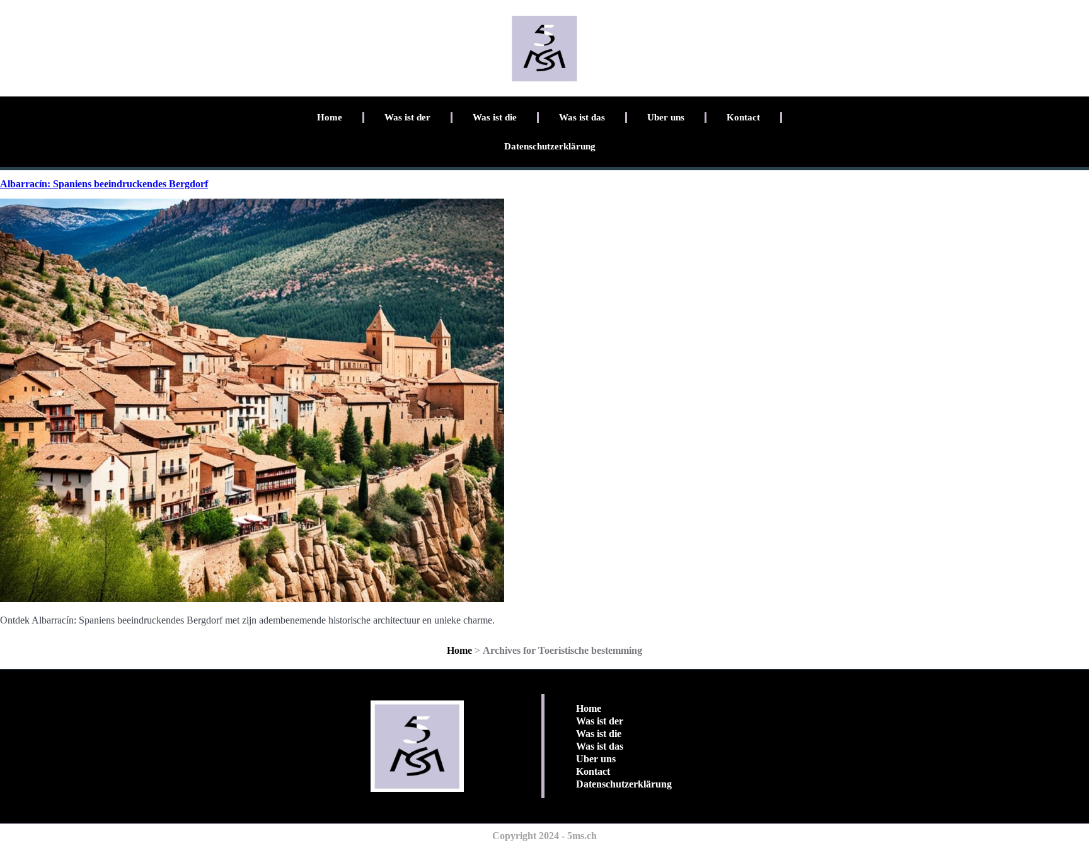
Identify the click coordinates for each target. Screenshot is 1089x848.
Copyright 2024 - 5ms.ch (544, 835)
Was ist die (495, 117)
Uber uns (665, 117)
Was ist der (407, 117)
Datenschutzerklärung (550, 146)
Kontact (743, 117)
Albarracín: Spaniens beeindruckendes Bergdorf (104, 183)
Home (329, 117)
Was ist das (582, 117)
